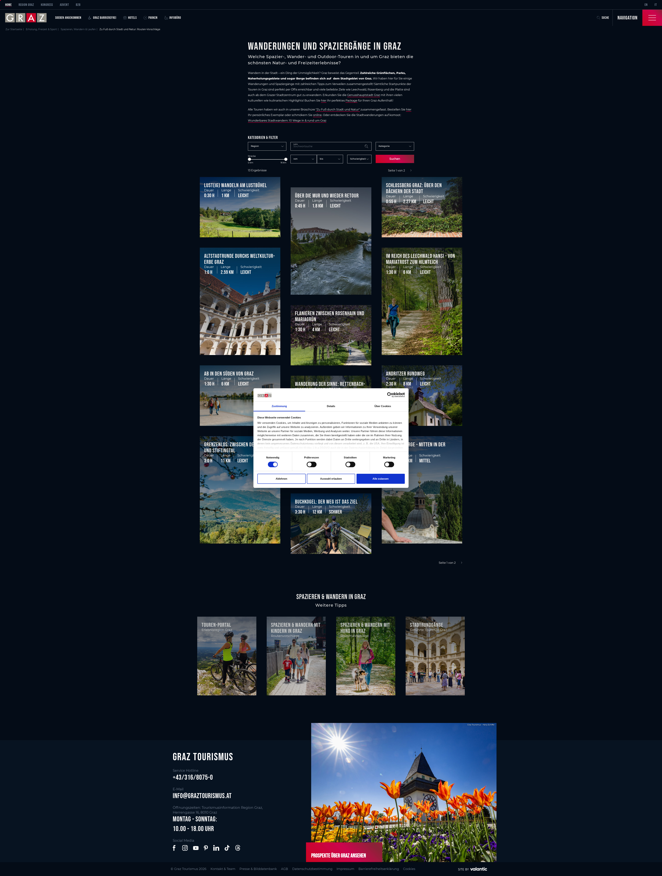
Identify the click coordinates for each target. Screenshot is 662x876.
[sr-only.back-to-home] (28, 18)
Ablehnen (281, 478)
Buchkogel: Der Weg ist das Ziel (326, 502)
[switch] (312, 464)
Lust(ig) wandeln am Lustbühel (235, 185)
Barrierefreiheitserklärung (378, 869)
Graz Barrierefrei (104, 17)
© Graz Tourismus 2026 (188, 869)
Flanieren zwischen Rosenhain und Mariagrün (329, 316)
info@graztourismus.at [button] (202, 795)
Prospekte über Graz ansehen (338, 855)
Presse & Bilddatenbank (258, 869)
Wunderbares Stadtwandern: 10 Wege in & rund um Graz (287, 120)
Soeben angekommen (68, 17)
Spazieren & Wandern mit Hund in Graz (365, 628)
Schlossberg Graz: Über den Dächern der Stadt (414, 188)
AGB (284, 869)
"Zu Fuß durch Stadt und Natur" (338, 109)
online (317, 115)
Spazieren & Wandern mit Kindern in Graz (296, 628)
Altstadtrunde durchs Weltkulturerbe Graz (239, 259)
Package (351, 100)
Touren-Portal (216, 625)
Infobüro (175, 17)
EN (646, 5)
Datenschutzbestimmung (312, 869)
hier (323, 100)
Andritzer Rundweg (405, 374)
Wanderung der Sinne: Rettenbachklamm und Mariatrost (330, 387)
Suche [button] (605, 17)
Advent (64, 5)
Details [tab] (331, 406)
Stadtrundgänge (426, 625)
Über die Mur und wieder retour (327, 196)
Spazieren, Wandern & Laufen (78, 29)
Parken (153, 17)
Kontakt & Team (222, 869)
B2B (78, 5)
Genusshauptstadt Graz (363, 95)
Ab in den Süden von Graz (229, 374)
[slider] (249, 159)
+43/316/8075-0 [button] (193, 777)
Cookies (409, 869)
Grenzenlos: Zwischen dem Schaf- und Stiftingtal (237, 447)
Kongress (47, 5)
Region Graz (26, 5)
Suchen (394, 158)
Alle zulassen (381, 478)
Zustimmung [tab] (279, 406)
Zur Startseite (14, 29)
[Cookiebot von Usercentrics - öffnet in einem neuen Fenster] (390, 394)
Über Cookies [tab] (382, 406)
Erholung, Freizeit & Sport (41, 29)
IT (656, 5)
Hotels (132, 17)
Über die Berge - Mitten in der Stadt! (415, 447)
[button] (175, 848)
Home (8, 5)
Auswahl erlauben (331, 478)
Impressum (345, 869)
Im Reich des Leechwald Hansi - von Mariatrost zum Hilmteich (420, 259)
